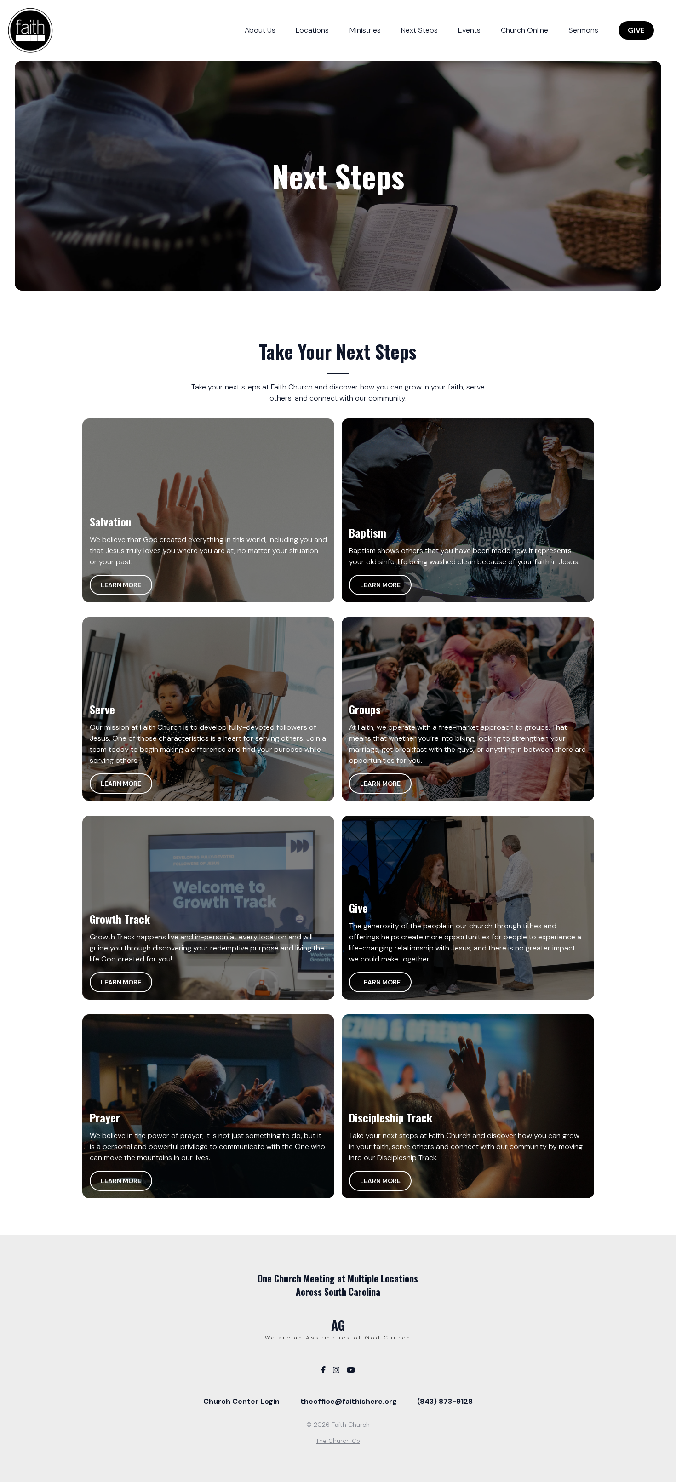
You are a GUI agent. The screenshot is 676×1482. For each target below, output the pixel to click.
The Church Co (338, 1441)
